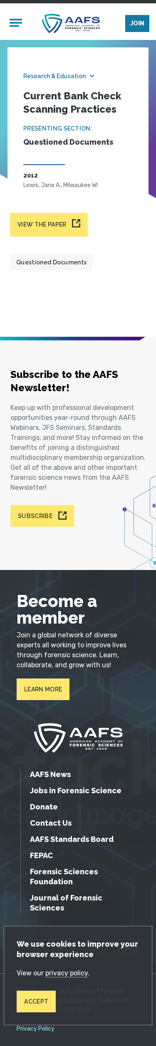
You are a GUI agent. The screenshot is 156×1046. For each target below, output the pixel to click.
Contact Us (51, 823)
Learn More (43, 689)
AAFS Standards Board (72, 839)
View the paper (41, 224)
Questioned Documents (51, 262)
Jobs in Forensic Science (75, 790)
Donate (44, 806)
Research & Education (54, 76)
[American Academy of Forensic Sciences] (71, 23)
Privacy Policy (35, 1029)
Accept (36, 1001)
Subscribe (35, 516)
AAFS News (50, 774)
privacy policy (66, 973)
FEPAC (41, 855)
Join (137, 23)
